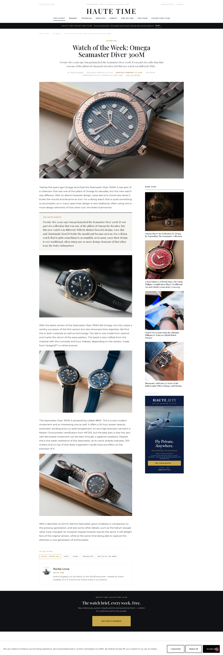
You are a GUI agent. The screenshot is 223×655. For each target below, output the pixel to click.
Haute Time (44, 34)
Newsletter (167, 4)
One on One (127, 18)
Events (113, 18)
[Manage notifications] (217, 649)
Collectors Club (161, 18)
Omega (69, 187)
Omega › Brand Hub (50, 556)
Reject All (193, 649)
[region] (111, 648)
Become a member (111, 621)
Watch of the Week (107, 556)
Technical (86, 18)
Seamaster (88, 556)
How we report (133, 75)
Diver (75, 556)
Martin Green (77, 72)
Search (180, 4)
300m (66, 556)
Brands (73, 18)
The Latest (59, 18)
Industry (101, 18)
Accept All (211, 649)
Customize (176, 649)
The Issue (142, 18)
